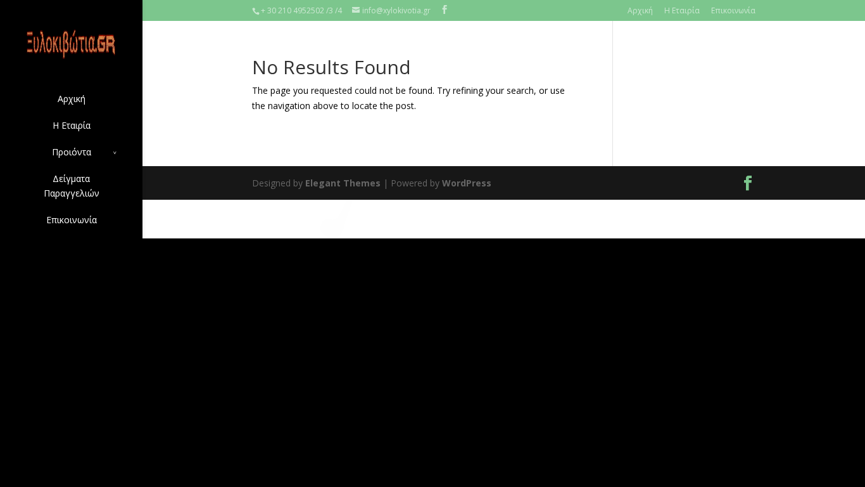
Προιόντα (71, 152)
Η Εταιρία (682, 10)
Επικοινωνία (733, 10)
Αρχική (640, 10)
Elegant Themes (343, 183)
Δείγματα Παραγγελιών (71, 185)
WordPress (466, 183)
